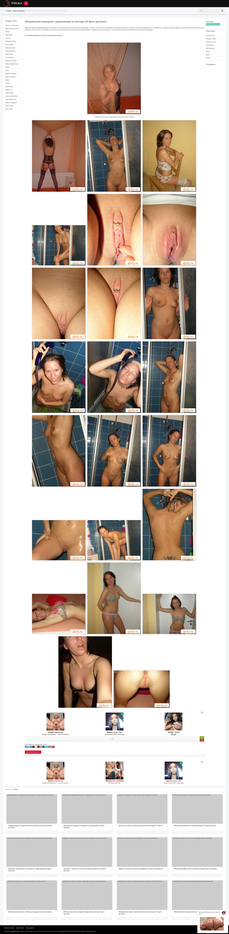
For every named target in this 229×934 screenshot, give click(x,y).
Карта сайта (9, 109)
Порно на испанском (11, 25)
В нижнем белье (10, 51)
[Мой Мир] (31, 747)
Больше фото (30, 928)
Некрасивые (9, 35)
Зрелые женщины (10, 73)
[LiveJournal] (43, 747)
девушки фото (15, 931)
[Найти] (222, 10)
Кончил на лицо (211, 42)
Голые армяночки (10, 99)
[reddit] (41, 747)
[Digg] (38, 747)
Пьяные (7, 83)
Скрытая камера (10, 77)
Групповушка (210, 45)
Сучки (7, 70)
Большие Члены (211, 38)
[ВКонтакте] (26, 747)
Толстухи (8, 38)
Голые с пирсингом (213, 24)
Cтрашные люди (10, 41)
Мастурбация (210, 48)
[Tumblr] (48, 747)
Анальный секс (210, 35)
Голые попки (9, 54)
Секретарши (9, 86)
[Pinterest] (53, 747)
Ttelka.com (16, 3)
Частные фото (9, 57)
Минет (208, 55)
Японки (7, 67)
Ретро (207, 51)
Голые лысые (9, 106)
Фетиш (208, 58)
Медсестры (8, 89)
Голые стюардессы (11, 102)
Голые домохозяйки (11, 96)
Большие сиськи (10, 48)
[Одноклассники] (28, 747)
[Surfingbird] (46, 747)
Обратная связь (9, 928)
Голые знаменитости (11, 64)
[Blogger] (36, 747)
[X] (33, 747)
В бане (7, 80)
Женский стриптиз (11, 60)
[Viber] (51, 747)
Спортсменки (9, 93)
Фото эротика (9, 44)
